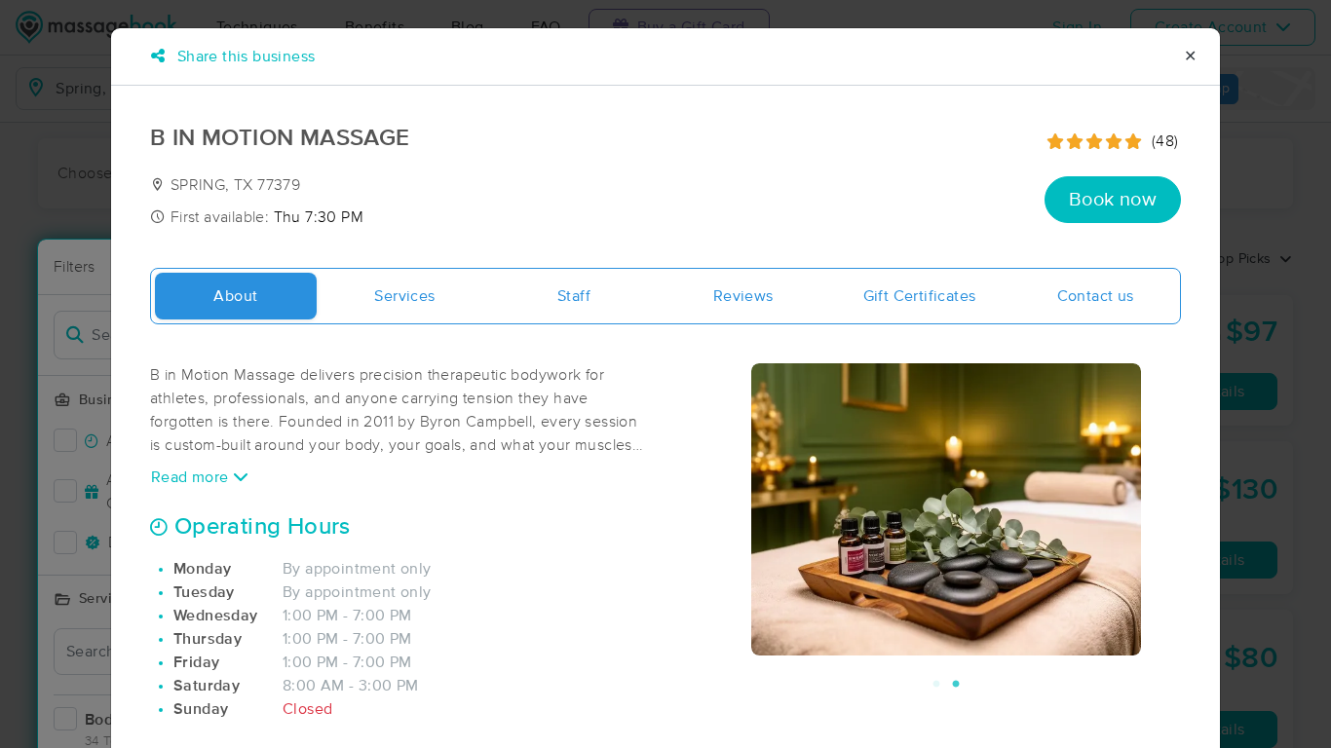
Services (404, 296)
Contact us (1095, 296)
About (235, 296)
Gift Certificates (919, 296)
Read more (192, 477)
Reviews (743, 296)
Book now (1113, 199)
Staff (573, 296)
